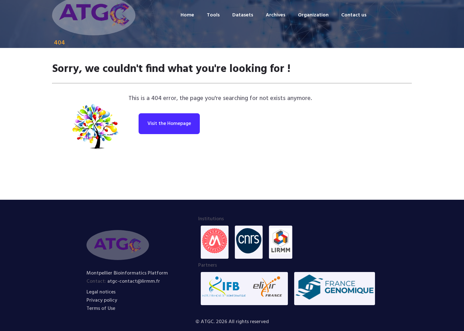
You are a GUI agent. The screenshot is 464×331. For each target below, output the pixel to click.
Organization (313, 15)
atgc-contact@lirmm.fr (133, 281)
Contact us (353, 15)
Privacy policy (101, 300)
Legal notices (101, 292)
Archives (275, 15)
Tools (213, 15)
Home (187, 15)
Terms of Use (100, 308)
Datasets (242, 15)
